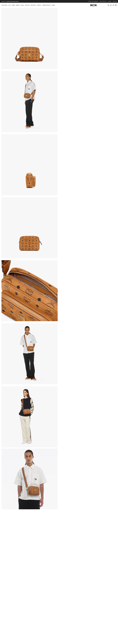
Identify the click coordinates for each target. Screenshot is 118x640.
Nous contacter (103, 1)
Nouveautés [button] (4, 5)
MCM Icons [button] (33, 5)
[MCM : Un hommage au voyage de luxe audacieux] (93, 5)
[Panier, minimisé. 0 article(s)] (116, 5)
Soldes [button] (53, 5)
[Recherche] (108, 5)
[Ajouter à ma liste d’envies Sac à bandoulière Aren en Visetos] (105, 9)
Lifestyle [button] (27, 5)
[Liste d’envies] (113, 5)
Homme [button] (17, 5)
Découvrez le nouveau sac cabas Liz (12, 1)
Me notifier (88, 21)
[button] (29, 38)
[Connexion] (111, 5)
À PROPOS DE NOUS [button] (46, 5)
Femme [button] (13, 5)
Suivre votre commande (93, 1)
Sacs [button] (9, 5)
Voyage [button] (22, 5)
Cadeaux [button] (39, 5)
